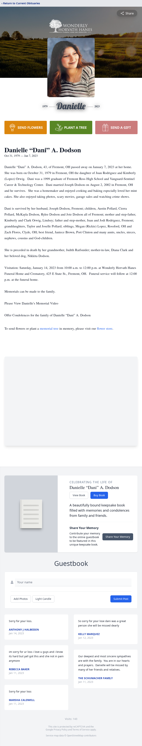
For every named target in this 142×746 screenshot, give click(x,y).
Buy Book (99, 495)
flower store (104, 328)
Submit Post (121, 599)
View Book (79, 495)
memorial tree (49, 328)
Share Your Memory (118, 536)
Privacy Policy (60, 729)
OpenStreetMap (75, 735)
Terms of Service (81, 729)
